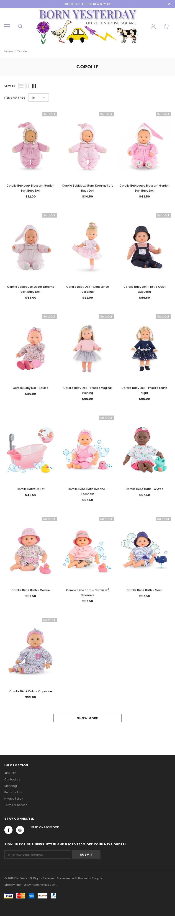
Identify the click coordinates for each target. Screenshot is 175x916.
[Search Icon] (20, 26)
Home (8, 51)
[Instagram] (20, 830)
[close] (169, 4)
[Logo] (87, 26)
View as (9, 86)
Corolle (22, 51)
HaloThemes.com (43, 885)
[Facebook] (8, 830)
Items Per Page (14, 98)
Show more (87, 718)
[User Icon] (153, 26)
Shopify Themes (15, 885)
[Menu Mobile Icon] (7, 26)
